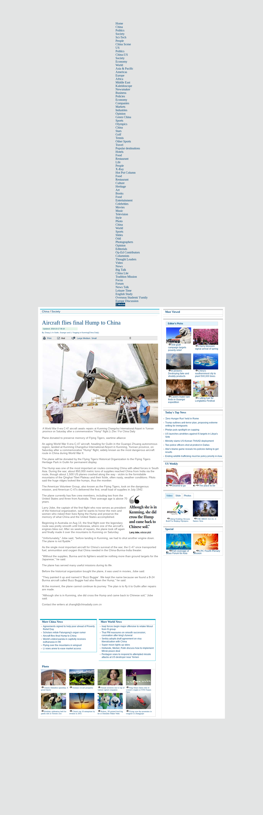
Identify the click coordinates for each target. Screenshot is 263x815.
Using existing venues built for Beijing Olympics (178, 520)
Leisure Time (124, 290)
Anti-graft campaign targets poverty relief (177, 347)
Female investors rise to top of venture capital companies (111, 689)
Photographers (124, 242)
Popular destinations (128, 148)
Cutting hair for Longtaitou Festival (205, 399)
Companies (122, 103)
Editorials (121, 249)
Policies (120, 96)
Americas (121, 72)
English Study (124, 294)
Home (119, 23)
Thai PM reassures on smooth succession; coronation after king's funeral (124, 634)
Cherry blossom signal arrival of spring (206, 347)
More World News (111, 621)
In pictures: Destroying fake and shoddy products (178, 373)
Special (169, 529)
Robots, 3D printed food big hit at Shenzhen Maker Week (110, 712)
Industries (121, 110)
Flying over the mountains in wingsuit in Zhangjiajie (139, 712)
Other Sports (123, 141)
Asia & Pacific (124, 68)
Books (119, 193)
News (119, 266)
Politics (120, 30)
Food (119, 155)
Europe (120, 75)
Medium (86, 338)
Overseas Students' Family (132, 297)
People (120, 40)
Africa (119, 79)
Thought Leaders (126, 259)
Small (93, 338)
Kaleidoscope (124, 85)
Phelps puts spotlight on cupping (182, 429)
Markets (120, 106)
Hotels (119, 151)
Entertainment (124, 200)
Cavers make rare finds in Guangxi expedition (179, 399)
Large (79, 338)
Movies (120, 207)
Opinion (121, 113)
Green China (123, 117)
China (119, 27)
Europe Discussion (127, 301)
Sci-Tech (121, 37)
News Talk (122, 287)
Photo (119, 221)
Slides (119, 235)
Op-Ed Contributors (128, 252)
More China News (52, 621)
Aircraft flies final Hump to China (59, 635)
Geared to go (179, 485)
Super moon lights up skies (116, 644)
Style (119, 217)
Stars (118, 131)
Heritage (121, 186)
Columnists (122, 255)
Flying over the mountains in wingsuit (62, 645)
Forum (120, 283)
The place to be (207, 485)
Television (122, 214)
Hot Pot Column (126, 172)
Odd (118, 238)
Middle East (123, 82)
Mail (63, 338)
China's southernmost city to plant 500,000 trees (205, 373)
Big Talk (121, 269)
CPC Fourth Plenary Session (206, 552)
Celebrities (122, 203)
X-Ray (120, 169)
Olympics (121, 124)
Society (120, 33)
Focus (119, 280)
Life (118, 162)
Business (121, 92)
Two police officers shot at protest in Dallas (187, 445)
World (119, 65)
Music (119, 210)
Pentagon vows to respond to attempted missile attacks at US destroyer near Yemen (126, 656)
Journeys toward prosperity (82, 688)
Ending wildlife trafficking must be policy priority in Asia (193, 456)
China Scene (123, 44)
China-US (122, 54)
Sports (119, 120)
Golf (118, 134)
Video (119, 262)
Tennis (120, 138)
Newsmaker (123, 89)
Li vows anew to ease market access (62, 648)
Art (118, 190)
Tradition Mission (126, 276)
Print (49, 338)
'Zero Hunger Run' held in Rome (182, 418)
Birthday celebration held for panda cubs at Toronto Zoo (53, 712)
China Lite (122, 273)
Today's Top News (175, 412)
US (118, 47)
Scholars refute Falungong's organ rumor (64, 632)
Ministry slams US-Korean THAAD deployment (189, 441)
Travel (119, 144)
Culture (120, 183)
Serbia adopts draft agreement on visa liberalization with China (122, 640)
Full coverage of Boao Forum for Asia (177, 552)
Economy (121, 61)
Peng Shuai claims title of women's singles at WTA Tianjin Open (138, 690)
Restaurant (122, 158)
